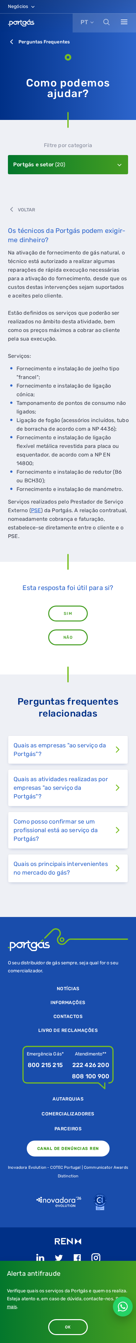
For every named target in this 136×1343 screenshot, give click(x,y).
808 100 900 (90, 1076)
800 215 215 (45, 1065)
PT (84, 22)
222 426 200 (90, 1065)
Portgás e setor (39, 164)
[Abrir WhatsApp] (123, 1306)
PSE (36, 510)
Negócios (18, 6)
